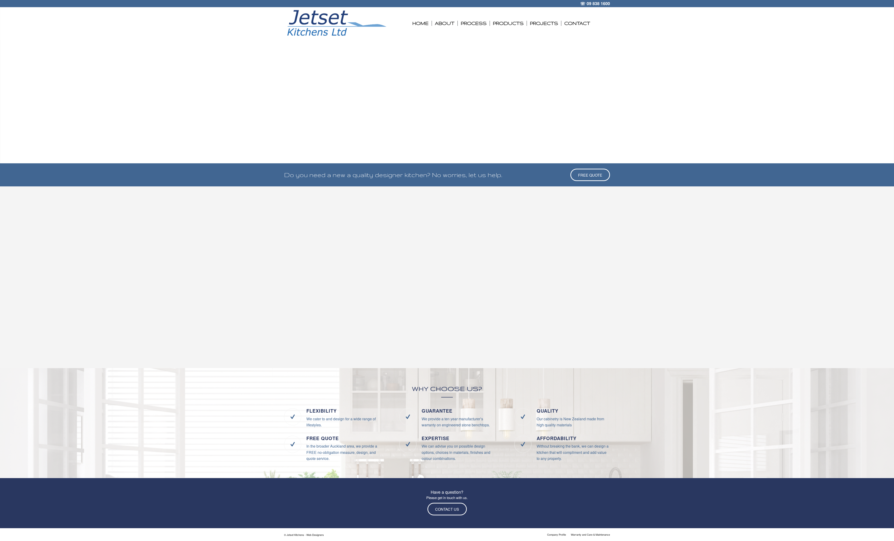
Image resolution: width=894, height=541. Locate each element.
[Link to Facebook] (606, 23)
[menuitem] (420, 23)
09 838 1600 (598, 3)
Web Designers (315, 535)
